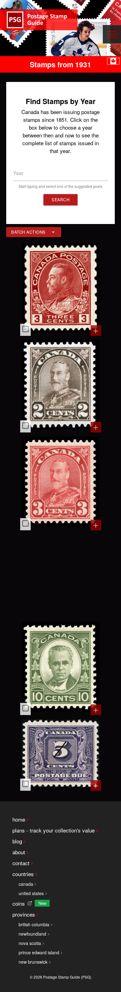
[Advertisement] (61, 575)
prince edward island (39, 952)
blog (17, 841)
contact (20, 863)
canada (26, 884)
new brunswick (33, 962)
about (18, 852)
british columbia (34, 924)
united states (31, 893)
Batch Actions (28, 232)
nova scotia (30, 943)
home (18, 819)
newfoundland (32, 934)
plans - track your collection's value (53, 830)
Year (18, 173)
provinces (23, 914)
